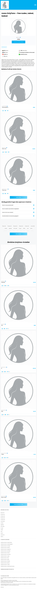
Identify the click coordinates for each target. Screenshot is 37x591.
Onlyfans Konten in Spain (5, 559)
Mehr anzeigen (18, 233)
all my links (15, 228)
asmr (21, 230)
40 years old (27, 226)
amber (24, 228)
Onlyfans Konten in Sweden (5, 561)
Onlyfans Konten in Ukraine (5, 547)
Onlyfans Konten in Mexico (5, 562)
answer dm (5, 230)
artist (17, 230)
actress (6, 228)
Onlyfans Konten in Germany (6, 554)
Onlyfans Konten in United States (6, 542)
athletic (28, 230)
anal (27, 228)
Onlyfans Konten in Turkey (5, 564)
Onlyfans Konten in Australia (5, 550)
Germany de (4, 47)
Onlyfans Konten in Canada (5, 545)
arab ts (10, 230)
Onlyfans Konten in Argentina (6, 549)
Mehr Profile (18, 197)
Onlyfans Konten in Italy (5, 557)
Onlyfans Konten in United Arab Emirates (7, 566)
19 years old (9, 226)
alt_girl (20, 228)
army (14, 230)
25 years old (21, 226)
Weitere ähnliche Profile (18, 504)
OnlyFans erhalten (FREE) (18, 42)
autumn (32, 230)
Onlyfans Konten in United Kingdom (7, 544)
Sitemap (2, 587)
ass (24, 230)
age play (10, 228)
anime (31, 228)
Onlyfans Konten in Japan (5, 556)
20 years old (15, 226)
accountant (33, 226)
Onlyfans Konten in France (5, 552)
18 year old (4, 226)
